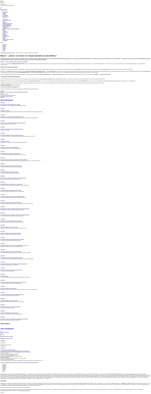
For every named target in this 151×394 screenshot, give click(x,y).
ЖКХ (4, 29)
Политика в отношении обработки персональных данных (12, 362)
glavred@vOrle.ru (4, 390)
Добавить (2, 90)
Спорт (4, 33)
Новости (4, 12)
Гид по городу (6, 16)
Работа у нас (5, 11)
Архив (4, 38)
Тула (4, 50)
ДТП (4, 21)
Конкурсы (5, 17)
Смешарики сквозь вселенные (6, 338)
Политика (5, 35)
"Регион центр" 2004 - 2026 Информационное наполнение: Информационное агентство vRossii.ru (14, 350)
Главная (2, 52)
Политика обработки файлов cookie (31, 362)
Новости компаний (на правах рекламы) (11, 28)
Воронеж (4, 46)
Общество (5, 22)
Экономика (5, 40)
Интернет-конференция (7, 23)
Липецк (4, 48)
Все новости (5, 19)
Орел (4, 49)
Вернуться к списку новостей (6, 96)
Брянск (4, 45)
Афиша (4, 14)
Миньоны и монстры (4, 332)
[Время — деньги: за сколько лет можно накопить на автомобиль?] (14, 92)
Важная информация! (7, 25)
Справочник (5, 15)
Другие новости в (14, 84)
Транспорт (5, 34)
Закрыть (2, 97)
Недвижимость (6, 36)
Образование (5, 31)
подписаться (2, 347)
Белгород (5, 44)
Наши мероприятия (7, 24)
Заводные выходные (7, 20)
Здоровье (4, 27)
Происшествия (6, 26)
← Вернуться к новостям (6, 84)
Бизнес (4, 37)
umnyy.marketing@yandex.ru (23, 390)
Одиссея (2, 334)
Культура (4, 30)
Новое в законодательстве (8, 39)
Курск (4, 47)
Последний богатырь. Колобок (6, 336)
